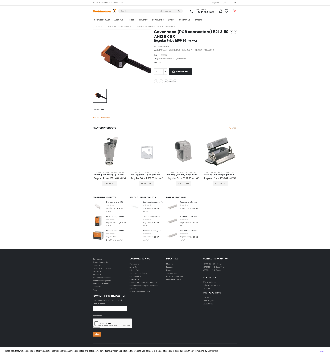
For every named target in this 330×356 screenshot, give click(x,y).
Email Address (99, 303)
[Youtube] (235, 2)
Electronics (97, 265)
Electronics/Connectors (102, 268)
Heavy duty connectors (115, 172)
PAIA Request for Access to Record (143, 282)
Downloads (158, 20)
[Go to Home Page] (93, 26)
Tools (95, 290)
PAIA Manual (134, 279)
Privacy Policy (135, 270)
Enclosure (97, 271)
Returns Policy (135, 276)
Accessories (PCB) (169, 59)
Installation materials (101, 284)
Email (175, 81)
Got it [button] (322, 351)
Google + (170, 81)
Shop (131, 20)
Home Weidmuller (101, 20)
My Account (134, 264)
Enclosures (97, 274)
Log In (224, 3)
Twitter (161, 81)
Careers (198, 20)
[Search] (179, 11)
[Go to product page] (110, 152)
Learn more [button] (213, 351)
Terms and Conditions (138, 273)
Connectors (181, 59)
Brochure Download (101, 117)
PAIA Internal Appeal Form (140, 292)
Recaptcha (97, 315)
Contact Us (184, 20)
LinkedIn (166, 81)
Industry (143, 20)
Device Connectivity (100, 262)
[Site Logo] (105, 11)
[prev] (231, 32)
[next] (235, 32)
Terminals (97, 287)
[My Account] (220, 11)
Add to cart (182, 71)
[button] (230, 127)
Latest (171, 20)
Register (215, 3)
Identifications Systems (102, 280)
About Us (118, 20)
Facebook (156, 81)
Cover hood (162, 62)
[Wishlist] (227, 11)
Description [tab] (98, 109)
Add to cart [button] (110, 183)
